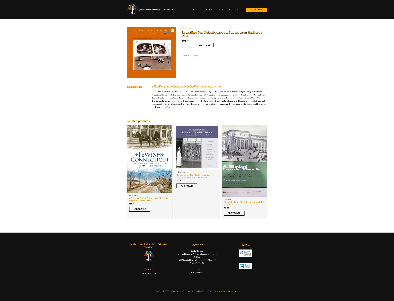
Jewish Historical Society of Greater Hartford (157, 10)
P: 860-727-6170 (149, 274)
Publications (186, 28)
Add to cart (205, 45)
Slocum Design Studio (230, 291)
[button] (234, 10)
